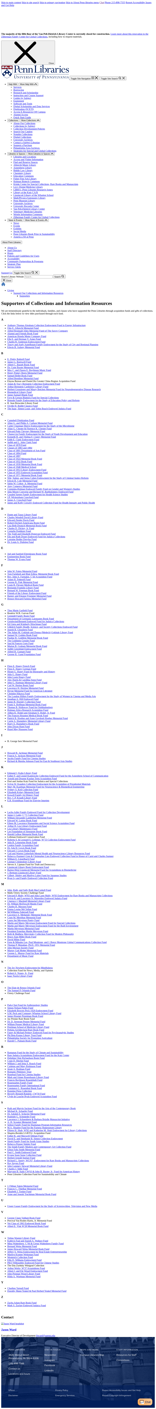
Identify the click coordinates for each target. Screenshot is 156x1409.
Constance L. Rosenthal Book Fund (24, 1088)
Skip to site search (30, 2)
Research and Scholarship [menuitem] (25, 92)
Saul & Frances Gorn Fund (20, 643)
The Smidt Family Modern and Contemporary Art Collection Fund (39, 1147)
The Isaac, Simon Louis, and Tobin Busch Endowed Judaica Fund (39, 408)
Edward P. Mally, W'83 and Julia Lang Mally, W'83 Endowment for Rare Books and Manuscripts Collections (60, 895)
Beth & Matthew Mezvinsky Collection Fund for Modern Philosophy (40, 934)
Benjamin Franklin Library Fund (23, 587)
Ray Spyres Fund (15, 1163)
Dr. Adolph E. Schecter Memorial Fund (26, 1114)
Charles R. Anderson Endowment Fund (26, 342)
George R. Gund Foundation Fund (24, 654)
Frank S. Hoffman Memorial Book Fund (26, 704)
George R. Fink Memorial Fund (22, 582)
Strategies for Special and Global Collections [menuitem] (34, 151)
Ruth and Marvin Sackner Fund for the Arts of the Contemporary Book (41, 1108)
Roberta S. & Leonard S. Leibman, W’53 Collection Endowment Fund (41, 839)
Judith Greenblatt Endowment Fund (24, 649)
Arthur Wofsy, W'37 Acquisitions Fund (26, 1268)
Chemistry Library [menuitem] (22, 173)
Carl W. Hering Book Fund (20, 685)
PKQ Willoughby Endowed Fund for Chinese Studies (33, 1262)
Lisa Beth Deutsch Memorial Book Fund (27, 525)
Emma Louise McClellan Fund (22, 909)
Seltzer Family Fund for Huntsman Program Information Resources (39, 1125)
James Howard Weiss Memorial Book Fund (28, 1249)
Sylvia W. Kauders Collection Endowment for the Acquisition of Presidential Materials (48, 784)
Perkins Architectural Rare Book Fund (25, 1030)
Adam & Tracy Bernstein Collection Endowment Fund (33, 384)
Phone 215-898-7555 (115, 2)
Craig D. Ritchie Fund (18, 1060)
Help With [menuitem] (13, 84)
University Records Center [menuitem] (26, 206)
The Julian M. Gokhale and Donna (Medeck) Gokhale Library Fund (40, 632)
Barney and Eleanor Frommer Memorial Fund (29, 596)
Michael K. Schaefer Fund (20, 1111)
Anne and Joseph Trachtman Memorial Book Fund (31, 1194)
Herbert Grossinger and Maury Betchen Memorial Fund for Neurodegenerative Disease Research (54, 389)
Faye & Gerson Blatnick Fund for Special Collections (33, 397)
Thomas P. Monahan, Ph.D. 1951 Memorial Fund (31, 945)
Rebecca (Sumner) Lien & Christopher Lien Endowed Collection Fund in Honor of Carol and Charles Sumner (60, 856)
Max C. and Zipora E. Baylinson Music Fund (29, 370)
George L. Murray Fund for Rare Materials (28, 953)
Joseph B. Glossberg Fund (20, 629)
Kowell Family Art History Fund (23, 795)
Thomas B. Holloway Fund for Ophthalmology (30, 707)
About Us (12, 247)
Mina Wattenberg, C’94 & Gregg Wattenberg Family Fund (35, 1243)
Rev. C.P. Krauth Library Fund (22, 797)
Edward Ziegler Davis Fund (20, 520)
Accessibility (13, 258)
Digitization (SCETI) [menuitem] (23, 109)
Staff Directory (14, 250)
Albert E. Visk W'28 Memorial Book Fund (27, 1226)
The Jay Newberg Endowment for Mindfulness (30, 967)
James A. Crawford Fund (19, 500)
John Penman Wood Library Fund (23, 1273)
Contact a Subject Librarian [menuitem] (26, 142)
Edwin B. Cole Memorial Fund (22, 480)
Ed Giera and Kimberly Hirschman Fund (27, 624)
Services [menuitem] (17, 87)
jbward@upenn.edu (45, 1335)
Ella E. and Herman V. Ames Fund (24, 339)
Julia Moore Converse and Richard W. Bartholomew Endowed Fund (40, 491)
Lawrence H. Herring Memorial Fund (25, 688)
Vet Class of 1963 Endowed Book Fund (26, 1223)
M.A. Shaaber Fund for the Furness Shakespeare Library (34, 1127)
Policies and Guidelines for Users (23, 256)
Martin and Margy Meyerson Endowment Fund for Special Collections (41, 923)
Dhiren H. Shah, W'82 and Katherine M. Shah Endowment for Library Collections (47, 1130)
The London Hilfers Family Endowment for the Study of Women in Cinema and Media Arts (51, 696)
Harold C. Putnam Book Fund (21, 1041)
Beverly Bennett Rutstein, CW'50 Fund (26, 1093)
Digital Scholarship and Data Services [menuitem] (31, 106)
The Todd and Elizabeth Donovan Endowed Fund (31, 534)
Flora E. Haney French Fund (21, 666)
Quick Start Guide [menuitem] (22, 117)
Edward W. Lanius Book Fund (22, 820)
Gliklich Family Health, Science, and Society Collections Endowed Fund (42, 627)
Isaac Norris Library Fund (19, 976)
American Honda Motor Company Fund (26, 336)
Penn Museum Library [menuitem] (24, 200)
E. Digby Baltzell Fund (18, 359)
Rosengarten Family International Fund (26, 1085)
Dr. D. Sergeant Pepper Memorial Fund (26, 1021)
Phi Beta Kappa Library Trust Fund (24, 1035)
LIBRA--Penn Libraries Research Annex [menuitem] (33, 189)
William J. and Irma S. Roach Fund (24, 1063)
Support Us (6, 273)
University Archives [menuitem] (23, 140)
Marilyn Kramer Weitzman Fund (23, 1254)
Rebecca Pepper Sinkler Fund (21, 1144)
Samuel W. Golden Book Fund (22, 635)
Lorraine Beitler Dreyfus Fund (22, 539)
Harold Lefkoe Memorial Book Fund (25, 834)
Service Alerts (14, 267)
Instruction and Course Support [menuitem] (28, 95)
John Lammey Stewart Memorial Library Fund (29, 1166)
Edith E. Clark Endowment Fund (23, 439)
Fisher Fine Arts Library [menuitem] (25, 178)
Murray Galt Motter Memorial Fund (24, 950)
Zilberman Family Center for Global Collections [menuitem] (36, 217)
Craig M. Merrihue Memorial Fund (24, 917)
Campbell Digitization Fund (20, 420)
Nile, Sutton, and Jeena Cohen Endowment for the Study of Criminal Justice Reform (48, 478)
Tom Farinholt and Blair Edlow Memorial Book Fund (33, 574)
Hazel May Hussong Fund (20, 729)
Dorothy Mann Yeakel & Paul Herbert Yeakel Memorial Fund (36, 1291)
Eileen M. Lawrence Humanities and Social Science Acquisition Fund (40, 823)
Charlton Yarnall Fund (18, 1288)
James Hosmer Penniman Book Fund (25, 1016)
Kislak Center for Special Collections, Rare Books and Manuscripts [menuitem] (45, 184)
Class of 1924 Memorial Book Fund (24, 459)
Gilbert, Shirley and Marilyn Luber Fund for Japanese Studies (37, 875)
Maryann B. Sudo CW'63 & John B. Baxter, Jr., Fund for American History (43, 1171)
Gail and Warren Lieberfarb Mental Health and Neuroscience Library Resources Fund (48, 853)
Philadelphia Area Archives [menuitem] (26, 148)
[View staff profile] (12, 1323)
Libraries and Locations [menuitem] (24, 156)
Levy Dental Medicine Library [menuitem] (28, 187)
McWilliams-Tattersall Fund (20, 912)
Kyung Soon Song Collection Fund (24, 1155)
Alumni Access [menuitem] (20, 114)
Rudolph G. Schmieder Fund (21, 1116)
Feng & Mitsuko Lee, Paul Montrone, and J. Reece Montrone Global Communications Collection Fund (57, 942)
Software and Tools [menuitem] (22, 103)
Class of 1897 (14, 456)
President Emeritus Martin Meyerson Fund (27, 931)
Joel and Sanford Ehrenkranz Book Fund (27, 554)
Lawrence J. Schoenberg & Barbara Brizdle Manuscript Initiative (38, 1119)
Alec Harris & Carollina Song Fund (24, 680)
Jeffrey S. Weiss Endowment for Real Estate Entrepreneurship (37, 1251)
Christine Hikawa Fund (18, 693)
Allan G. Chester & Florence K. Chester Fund (29, 428)
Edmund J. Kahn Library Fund (22, 773)
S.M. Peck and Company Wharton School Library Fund (34, 1013)
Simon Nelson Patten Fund (20, 1008)
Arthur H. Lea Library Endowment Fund (27, 826)
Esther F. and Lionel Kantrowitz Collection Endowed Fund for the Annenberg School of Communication (57, 776)
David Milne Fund (16, 939)
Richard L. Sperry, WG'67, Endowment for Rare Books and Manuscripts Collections (48, 1160)
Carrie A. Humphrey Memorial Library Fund (28, 721)
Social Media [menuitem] (19, 231)
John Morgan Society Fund (20, 947)
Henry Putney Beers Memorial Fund (24, 373)
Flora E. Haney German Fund (21, 669)
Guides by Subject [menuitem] (22, 98)
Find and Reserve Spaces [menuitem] (25, 162)
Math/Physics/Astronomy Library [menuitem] (29, 198)
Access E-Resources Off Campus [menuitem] (29, 112)
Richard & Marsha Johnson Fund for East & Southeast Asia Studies (39, 761)
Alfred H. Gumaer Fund (19, 651)
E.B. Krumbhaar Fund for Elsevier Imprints (28, 800)
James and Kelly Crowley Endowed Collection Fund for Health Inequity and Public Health (51, 502)
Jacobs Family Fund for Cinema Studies (26, 758)
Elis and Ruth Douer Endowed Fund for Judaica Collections (36, 536)
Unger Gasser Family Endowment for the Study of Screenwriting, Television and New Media (52, 1206)
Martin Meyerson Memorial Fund (23, 928)
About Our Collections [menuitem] (24, 123)
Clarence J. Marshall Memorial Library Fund (28, 901)
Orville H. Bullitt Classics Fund (22, 406)
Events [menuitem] (16, 226)
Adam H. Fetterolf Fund (19, 579)
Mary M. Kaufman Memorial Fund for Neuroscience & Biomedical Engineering (45, 787)
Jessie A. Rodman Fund (18, 1069)
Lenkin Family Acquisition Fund (23, 845)
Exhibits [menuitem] (17, 228)
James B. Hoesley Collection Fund (24, 702)
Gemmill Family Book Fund (21, 616)
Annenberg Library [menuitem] (22, 167)
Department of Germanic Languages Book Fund (30, 618)
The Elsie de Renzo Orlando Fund (23, 987)
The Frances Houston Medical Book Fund (27, 715)
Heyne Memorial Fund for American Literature (29, 691)
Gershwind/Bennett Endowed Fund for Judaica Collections (35, 621)
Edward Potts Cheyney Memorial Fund (26, 431)
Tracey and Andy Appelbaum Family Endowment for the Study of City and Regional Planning (52, 344)
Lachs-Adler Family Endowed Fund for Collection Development (38, 812)
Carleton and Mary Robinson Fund (24, 1066)
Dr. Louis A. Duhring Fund (20, 542)
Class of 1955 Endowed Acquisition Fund (27, 472)
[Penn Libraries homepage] (35, 78)
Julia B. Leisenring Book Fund (22, 842)
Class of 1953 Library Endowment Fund (26, 469)
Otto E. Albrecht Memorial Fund (23, 328)
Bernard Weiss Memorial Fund (22, 1246)
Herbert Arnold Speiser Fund (21, 1158)
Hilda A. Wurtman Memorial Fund (24, 1276)
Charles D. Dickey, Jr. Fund (20, 528)
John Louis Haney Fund (19, 677)
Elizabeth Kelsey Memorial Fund (23, 792)
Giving (10, 290)
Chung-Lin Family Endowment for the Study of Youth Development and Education (47, 434)
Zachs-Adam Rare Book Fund (22, 1302)
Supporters (25, 296)
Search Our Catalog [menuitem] (22, 131)
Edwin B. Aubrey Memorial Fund (23, 347)
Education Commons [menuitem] (23, 176)
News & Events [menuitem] (15, 220)
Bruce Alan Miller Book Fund (21, 936)
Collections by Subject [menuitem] (24, 126)
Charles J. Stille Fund (17, 1169)
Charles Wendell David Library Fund (25, 517)
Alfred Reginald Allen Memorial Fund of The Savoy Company (37, 331)
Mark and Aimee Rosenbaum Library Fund (28, 1077)
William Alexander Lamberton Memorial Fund (29, 817)
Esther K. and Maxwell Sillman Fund (25, 1136)
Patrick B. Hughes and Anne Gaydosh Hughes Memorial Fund (37, 718)
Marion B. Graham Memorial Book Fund (27, 646)
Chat (101, 2)
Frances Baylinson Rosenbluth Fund (24, 1080)
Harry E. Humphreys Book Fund (23, 724)
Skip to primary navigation (52, 2)
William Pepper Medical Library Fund (25, 1024)
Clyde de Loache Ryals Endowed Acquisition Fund (32, 1096)
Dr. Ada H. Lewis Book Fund (21, 848)
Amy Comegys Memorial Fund (22, 486)
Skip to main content (11, 2)
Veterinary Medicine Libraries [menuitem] (27, 211)
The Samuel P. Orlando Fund (21, 990)
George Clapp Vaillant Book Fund (23, 1218)
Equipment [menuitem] (18, 101)
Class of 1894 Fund (16, 453)
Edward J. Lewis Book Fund (21, 850)
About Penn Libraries (11, 242)
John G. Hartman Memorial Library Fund (27, 682)
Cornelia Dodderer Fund (19, 531)
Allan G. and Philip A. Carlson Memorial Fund (30, 423)
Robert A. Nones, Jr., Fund (20, 973)
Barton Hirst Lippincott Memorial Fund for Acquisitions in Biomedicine (41, 870)
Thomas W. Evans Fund (19, 559)
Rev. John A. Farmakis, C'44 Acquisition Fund (29, 576)
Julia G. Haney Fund (17, 674)
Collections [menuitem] (13, 120)
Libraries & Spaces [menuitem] (17, 154)
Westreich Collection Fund (20, 1257)
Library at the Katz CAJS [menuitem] (25, 192)
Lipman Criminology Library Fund (24, 861)
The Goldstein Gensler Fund (21, 640)
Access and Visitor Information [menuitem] (28, 159)
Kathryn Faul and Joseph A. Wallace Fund (27, 1241)
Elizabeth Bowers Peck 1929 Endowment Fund (30, 1010)
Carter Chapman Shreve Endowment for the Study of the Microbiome (40, 426)
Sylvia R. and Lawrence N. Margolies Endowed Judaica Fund (37, 898)
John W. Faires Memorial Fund (22, 571)
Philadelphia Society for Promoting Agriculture (29, 1038)
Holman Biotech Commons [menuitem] (26, 181)
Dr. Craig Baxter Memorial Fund (23, 367)
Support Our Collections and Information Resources (38, 293)
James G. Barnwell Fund (19, 362)
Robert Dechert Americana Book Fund (26, 523)
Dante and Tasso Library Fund (22, 514)
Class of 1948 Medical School (21, 467)
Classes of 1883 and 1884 (19, 448)
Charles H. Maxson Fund (19, 906)
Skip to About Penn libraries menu (82, 2)
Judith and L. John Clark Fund (22, 442)
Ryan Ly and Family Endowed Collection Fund (30, 878)
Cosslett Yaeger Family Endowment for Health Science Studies (37, 494)
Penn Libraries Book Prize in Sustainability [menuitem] (34, 234)
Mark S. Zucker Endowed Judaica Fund (26, 1305)
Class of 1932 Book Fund (19, 461)
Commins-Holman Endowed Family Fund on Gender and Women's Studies (43, 489)
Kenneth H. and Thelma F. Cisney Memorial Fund (31, 437)
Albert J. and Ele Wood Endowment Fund (27, 1271)
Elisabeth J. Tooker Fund (19, 1191)
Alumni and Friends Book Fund (22, 333)
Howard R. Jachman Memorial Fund (25, 753)
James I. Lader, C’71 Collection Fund (25, 815)
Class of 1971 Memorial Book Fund (24, 475)
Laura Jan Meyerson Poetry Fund (23, 920)
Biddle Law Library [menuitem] (23, 170)
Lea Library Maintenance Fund (22, 828)
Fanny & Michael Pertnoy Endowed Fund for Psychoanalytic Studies (40, 1032)
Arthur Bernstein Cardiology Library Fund (27, 386)
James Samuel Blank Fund (20, 395)
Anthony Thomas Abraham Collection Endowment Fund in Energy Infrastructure (46, 325)
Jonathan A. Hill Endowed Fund (23, 699)
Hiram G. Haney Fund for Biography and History (31, 671)
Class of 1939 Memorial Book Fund (24, 464)
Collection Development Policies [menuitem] (29, 129)
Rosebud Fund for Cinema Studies (24, 1074)
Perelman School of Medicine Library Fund (28, 1027)
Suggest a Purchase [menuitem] (22, 145)
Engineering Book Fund (19, 556)
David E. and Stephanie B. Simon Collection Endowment (35, 1138)
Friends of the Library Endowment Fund (26, 593)
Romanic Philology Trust (19, 1071)
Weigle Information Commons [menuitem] (28, 214)
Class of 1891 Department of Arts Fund (26, 450)
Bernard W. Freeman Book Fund (23, 590)
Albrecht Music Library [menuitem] (24, 165)
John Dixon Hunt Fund (18, 726)
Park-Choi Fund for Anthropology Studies (27, 1005)
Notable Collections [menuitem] (22, 134)
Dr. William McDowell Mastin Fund (24, 904)
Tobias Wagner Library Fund (21, 1238)
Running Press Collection (19, 1091)
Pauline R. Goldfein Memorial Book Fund (27, 638)
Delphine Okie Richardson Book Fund (26, 1058)
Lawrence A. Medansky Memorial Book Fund (29, 915)
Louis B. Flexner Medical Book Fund (25, 585)
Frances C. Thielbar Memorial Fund (24, 1188)
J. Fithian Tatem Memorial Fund (22, 1186)
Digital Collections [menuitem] (22, 137)
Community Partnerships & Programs (25, 261)
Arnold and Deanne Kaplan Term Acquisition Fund (32, 778)
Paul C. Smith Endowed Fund (21, 1152)
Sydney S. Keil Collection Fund (22, 789)
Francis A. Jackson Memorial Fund (24, 755)
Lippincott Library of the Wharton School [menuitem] (33, 195)
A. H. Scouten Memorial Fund (22, 1122)
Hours (10, 253)
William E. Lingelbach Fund (21, 859)
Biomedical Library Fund (19, 392)
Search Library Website (12, 276)
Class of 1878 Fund (16, 445)
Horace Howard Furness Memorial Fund (26, 598)
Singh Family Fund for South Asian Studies (28, 1141)
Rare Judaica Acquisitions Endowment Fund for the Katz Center (38, 1055)
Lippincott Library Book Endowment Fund (28, 867)
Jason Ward (8, 1329)
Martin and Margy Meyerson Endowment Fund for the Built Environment (42, 925)
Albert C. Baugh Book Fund (21, 364)
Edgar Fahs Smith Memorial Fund (23, 1149)
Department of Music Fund (20, 956)
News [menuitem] (16, 223)
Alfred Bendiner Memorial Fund (23, 378)
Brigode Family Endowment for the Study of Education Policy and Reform (43, 400)
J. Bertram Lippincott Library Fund (24, 872)
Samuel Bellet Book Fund (19, 375)
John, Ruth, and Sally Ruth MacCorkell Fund (29, 890)
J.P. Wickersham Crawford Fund (23, 497)
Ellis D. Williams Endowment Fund (24, 1260)
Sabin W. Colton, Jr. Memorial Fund (24, 483)
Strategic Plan (14, 264)
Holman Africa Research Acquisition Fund (27, 710)
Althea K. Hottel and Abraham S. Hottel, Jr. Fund (31, 713)
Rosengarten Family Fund (19, 1082)
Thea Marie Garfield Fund (20, 610)
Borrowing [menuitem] (18, 90)
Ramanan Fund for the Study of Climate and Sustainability (35, 1052)
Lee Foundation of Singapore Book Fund (27, 831)
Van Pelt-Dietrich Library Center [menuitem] (29, 209)
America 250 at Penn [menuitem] (23, 237)
